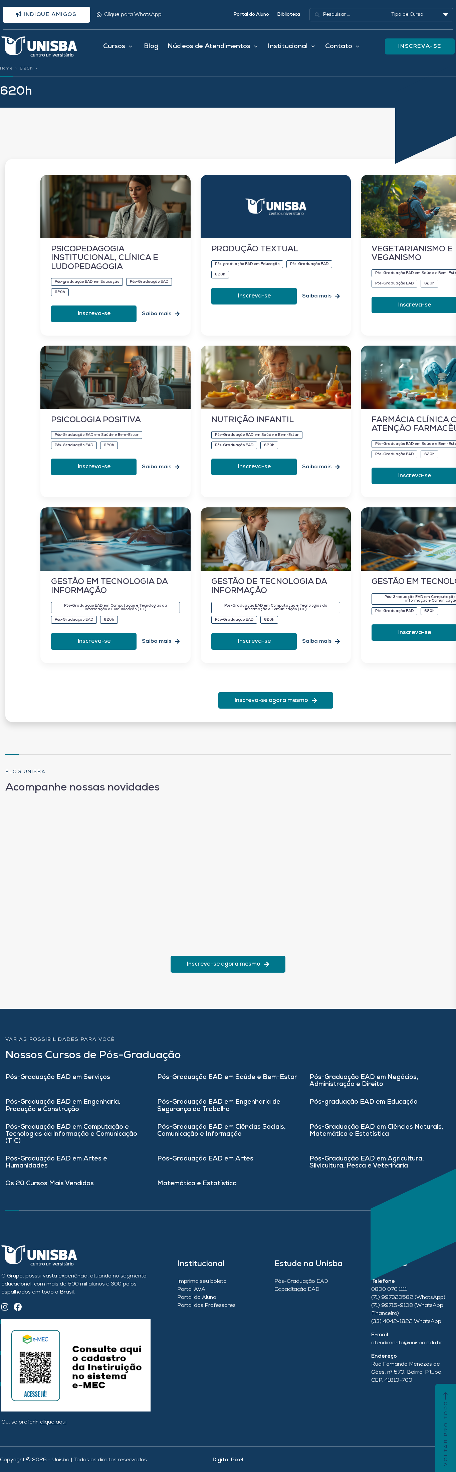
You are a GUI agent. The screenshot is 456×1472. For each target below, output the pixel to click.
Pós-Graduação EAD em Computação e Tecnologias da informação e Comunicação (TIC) (71, 1134)
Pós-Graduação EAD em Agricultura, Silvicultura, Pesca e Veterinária (366, 1162)
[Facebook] (18, 1308)
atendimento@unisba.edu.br (406, 1343)
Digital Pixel (228, 1460)
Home (6, 69)
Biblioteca (288, 14)
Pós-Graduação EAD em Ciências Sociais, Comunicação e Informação (221, 1130)
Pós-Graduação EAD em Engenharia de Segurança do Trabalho (218, 1105)
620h (26, 69)
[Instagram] (4, 1308)
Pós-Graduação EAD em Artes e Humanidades (56, 1162)
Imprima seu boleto (202, 1281)
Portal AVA (191, 1289)
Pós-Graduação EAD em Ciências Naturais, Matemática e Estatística (376, 1130)
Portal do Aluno (251, 14)
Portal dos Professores (206, 1305)
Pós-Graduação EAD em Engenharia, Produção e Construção (63, 1105)
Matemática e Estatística (197, 1184)
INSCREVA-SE (419, 46)
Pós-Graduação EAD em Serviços (57, 1077)
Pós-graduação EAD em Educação (363, 1102)
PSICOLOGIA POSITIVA (96, 420)
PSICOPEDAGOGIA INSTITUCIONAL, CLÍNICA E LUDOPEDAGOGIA (104, 258)
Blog (151, 46)
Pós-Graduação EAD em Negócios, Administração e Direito (363, 1081)
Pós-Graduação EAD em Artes (205, 1159)
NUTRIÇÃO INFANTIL (252, 420)
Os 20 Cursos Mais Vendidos (49, 1184)
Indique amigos (49, 14)
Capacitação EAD (296, 1289)
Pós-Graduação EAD (301, 1281)
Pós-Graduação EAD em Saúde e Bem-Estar (227, 1077)
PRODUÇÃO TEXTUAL (254, 249)
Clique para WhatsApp (133, 14)
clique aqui (53, 1422)
